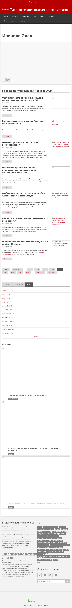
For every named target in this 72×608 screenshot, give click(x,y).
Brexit (39, 547)
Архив (14, 2)
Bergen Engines (62, 542)
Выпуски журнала (34, 2)
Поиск (45, 2)
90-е (39, 533)
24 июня (40, 531)
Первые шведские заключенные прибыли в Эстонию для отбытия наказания (36, 504)
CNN (49, 551)
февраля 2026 (6, 314)
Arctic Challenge (53, 536)
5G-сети (49, 531)
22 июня (57, 529)
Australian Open (57, 540)
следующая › (39, 272)
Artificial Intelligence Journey (47, 538)
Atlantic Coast (42, 540)
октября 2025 (6, 329)
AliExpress (62, 533)
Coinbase (60, 551)
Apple (45, 536)
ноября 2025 (6, 325)
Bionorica (40, 545)
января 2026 (6, 317)
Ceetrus (54, 549)
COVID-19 (40, 554)
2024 (20, 272)
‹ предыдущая (17, 269)
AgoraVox (49, 533)
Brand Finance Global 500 (57, 545)
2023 (12, 272)
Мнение (51, 16)
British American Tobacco (50, 547)
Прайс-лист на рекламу (36, 605)
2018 (37, 269)
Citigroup (66, 549)
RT (16, 130)
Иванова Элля (43, 90)
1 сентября (62, 527)
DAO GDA (55, 559)
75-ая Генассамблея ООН (59, 531)
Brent (67, 545)
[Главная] (5, 9)
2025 (27, 272)
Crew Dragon (48, 559)
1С (53, 529)
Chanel (60, 549)
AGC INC (43, 533)
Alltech (40, 536)
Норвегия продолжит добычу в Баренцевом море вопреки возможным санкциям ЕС (34, 450)
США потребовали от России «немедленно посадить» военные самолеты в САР (23, 99)
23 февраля (64, 529)
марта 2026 (5, 310)
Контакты (23, 2)
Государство (25, 16)
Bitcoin (47, 545)
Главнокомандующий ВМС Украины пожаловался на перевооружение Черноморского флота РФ (19, 170)
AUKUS (49, 540)
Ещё (35, 336)
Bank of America (42, 542)
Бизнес (35, 16)
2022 (5, 272)
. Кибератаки (54, 527)
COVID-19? (40, 559)
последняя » (51, 272)
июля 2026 (5, 294)
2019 (45, 269)
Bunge (60, 547)
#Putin (40, 527)
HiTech (42, 16)
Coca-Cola (54, 551)
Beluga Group (52, 542)
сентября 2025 (6, 333)
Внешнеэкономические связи (39, 10)
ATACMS (59, 538)
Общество (15, 16)
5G (44, 531)
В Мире (6, 16)
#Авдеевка (46, 527)
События (22, 21)
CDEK (49, 549)
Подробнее (7, 115)
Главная (6, 2)
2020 (52, 269)
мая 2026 (5, 302)
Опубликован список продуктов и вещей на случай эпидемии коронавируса (23, 194)
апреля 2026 (6, 306)
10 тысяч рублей (43, 529)
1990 (50, 529)
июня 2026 (5, 298)
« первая (6, 269)
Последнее (7, 284)
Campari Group (42, 549)
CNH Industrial (42, 551)
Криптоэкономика (9, 21)
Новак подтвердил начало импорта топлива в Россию (27, 395)
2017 (29, 269)
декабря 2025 (6, 321)
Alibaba (56, 533)
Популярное (19, 284)
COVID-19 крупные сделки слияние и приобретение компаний (52, 557)
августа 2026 (6, 290)
